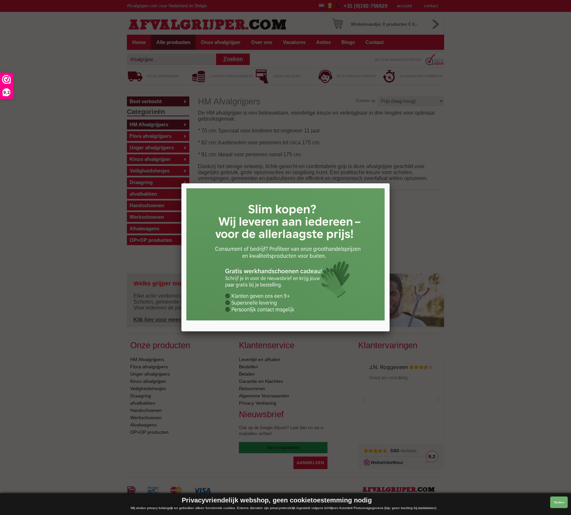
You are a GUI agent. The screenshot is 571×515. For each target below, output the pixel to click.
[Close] (390, 183)
